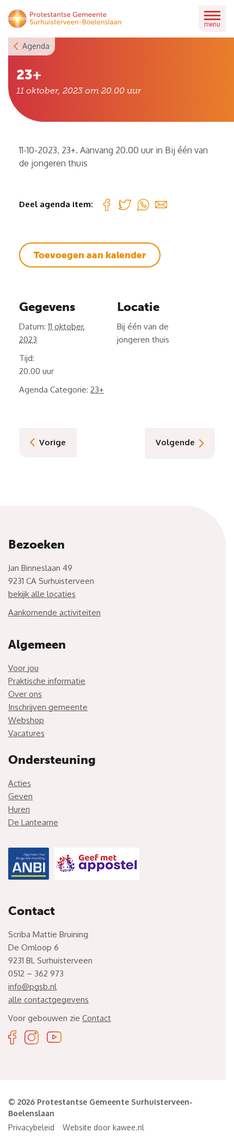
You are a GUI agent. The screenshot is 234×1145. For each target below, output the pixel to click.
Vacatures (26, 733)
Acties (19, 783)
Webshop (26, 720)
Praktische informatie (46, 681)
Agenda (36, 46)
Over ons (25, 694)
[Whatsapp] (143, 204)
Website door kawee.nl (103, 1127)
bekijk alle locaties (42, 594)
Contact (96, 1018)
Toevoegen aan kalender (90, 255)
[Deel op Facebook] (107, 204)
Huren (19, 809)
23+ (97, 389)
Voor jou (23, 668)
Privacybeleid (31, 1127)
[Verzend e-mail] (161, 204)
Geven (20, 796)
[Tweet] (125, 205)
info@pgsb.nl (32, 986)
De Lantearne (33, 822)
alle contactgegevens (48, 999)
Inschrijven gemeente (48, 707)
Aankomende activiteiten (54, 612)
